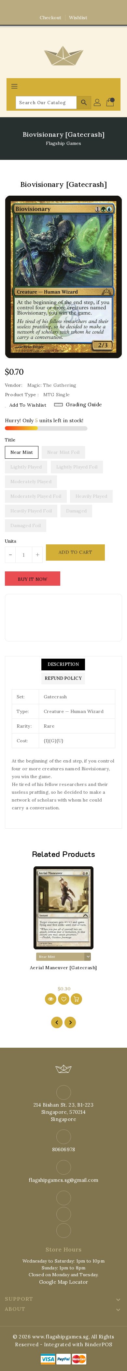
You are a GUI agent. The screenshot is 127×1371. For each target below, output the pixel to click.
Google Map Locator (63, 1282)
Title (10, 440)
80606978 (63, 1149)
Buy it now (32, 579)
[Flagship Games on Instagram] (63, 7)
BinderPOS (98, 1344)
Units (11, 541)
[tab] (63, 664)
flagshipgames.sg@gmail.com (63, 1180)
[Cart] (110, 102)
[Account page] (97, 102)
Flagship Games (63, 143)
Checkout (50, 18)
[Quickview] (50, 999)
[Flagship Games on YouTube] (76, 7)
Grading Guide (84, 404)
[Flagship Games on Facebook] (51, 7)
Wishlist (78, 18)
